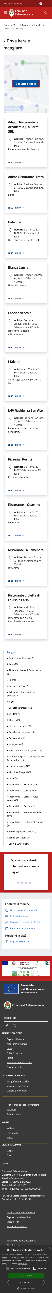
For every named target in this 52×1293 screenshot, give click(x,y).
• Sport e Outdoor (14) (18, 843)
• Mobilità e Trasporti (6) (19, 772)
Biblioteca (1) (13, 720)
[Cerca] (46, 13)
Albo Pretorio (13, 1245)
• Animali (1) (13, 680)
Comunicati (12, 1133)
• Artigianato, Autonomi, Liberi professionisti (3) (22, 693)
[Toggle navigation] (6, 12)
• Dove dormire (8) (16, 738)
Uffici (9, 1048)
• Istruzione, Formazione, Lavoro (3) (24, 750)
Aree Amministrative (17, 1044)
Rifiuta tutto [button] (26, 1282)
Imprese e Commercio (17, 1086)
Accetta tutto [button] (25, 1276)
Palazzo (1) (12, 778)
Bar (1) (10, 701)
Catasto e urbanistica (17, 1090)
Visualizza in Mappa (26, 83)
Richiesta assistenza (17, 1226)
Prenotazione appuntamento (21, 1212)
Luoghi (37, 25)
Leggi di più (22, 1263)
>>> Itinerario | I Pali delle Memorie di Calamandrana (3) (25, 758)
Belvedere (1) (13, 714)
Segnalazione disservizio (18, 1217)
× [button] (49, 1248)
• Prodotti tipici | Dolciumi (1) (21, 806)
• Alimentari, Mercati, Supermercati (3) (24, 671)
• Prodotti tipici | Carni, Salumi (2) (23, 790)
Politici (10, 1057)
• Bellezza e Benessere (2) (19, 707)
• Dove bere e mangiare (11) (21, 732)
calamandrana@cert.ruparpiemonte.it (25, 1195)
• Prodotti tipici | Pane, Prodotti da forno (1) (24, 814)
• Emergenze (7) (15, 744)
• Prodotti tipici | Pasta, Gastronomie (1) (25, 823)
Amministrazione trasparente (21, 1240)
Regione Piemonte (13, 3)
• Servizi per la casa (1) (18, 837)
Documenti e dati (15, 1067)
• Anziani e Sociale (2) (17, 686)
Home (6, 25)
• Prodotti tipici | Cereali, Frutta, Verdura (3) (23, 798)
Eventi (10, 1155)
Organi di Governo (15, 1039)
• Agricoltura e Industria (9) (20, 658)
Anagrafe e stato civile (18, 1081)
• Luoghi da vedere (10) (18, 766)
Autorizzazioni (14, 1114)
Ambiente (11, 1109)
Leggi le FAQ (13, 1222)
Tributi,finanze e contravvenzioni (23, 1104)
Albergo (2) (12, 664)
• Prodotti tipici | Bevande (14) (22, 784)
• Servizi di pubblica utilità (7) (21, 831)
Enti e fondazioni (15, 1053)
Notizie (10, 1128)
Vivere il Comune (22, 25)
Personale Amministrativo (19, 1062)
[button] (26, 1288)
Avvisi (10, 1137)
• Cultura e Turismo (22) (19, 726)
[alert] (26, 1269)
